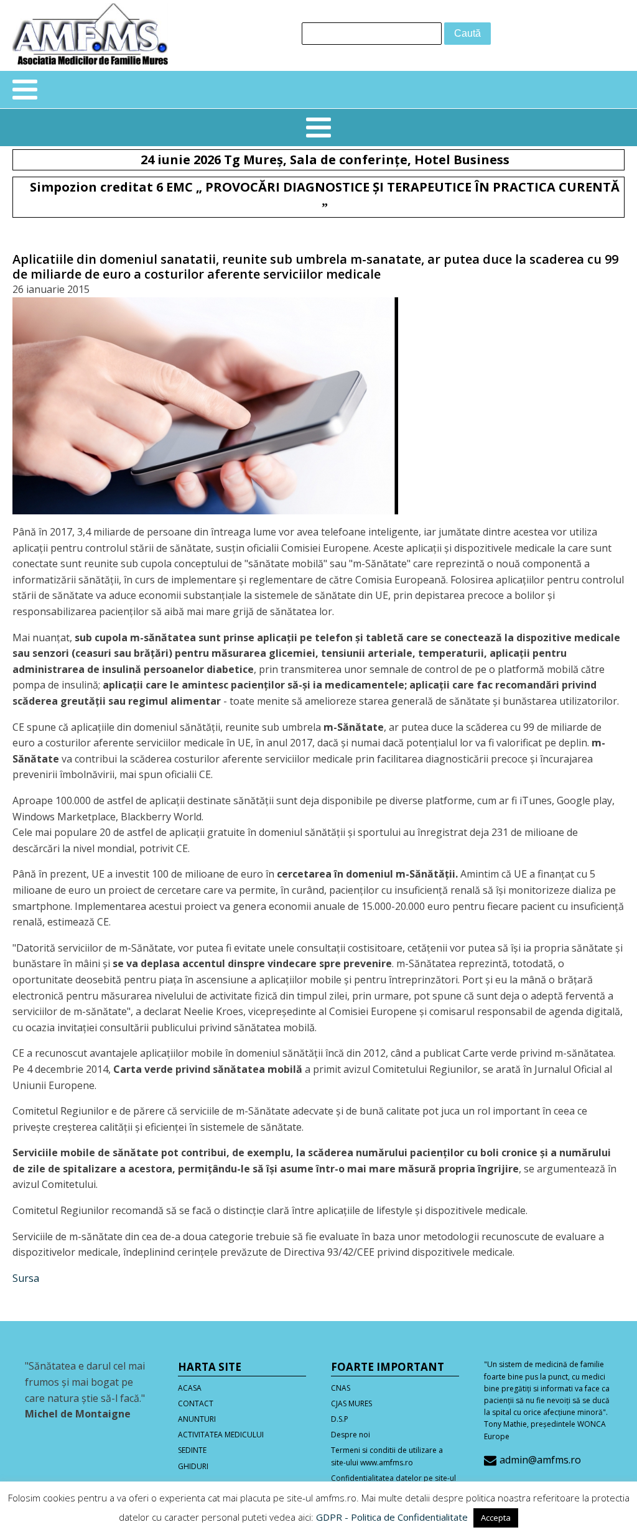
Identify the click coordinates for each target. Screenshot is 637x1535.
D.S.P (339, 1419)
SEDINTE (192, 1450)
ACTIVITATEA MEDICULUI (221, 1434)
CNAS (340, 1388)
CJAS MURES (351, 1403)
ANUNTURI (197, 1419)
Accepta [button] (496, 1517)
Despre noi (350, 1434)
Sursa (25, 1278)
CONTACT (195, 1403)
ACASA (190, 1388)
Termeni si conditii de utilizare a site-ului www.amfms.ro (387, 1456)
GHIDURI (193, 1466)
